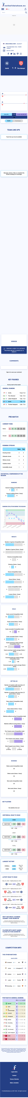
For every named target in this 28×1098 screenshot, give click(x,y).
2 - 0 (14, 884)
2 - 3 (14, 892)
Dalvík (10, 884)
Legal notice (14, 1072)
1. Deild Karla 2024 (10, 43)
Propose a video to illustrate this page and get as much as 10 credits (14, 350)
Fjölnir (19, 986)
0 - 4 (14, 907)
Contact (14, 1075)
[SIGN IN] (25, 9)
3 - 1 (14, 899)
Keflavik (9, 974)
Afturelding (9, 986)
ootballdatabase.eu (15, 5)
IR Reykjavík (19, 968)
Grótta (9, 968)
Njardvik (19, 974)
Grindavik (9, 962)
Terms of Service (14, 1079)
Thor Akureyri (18, 884)
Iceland (8, 48)
